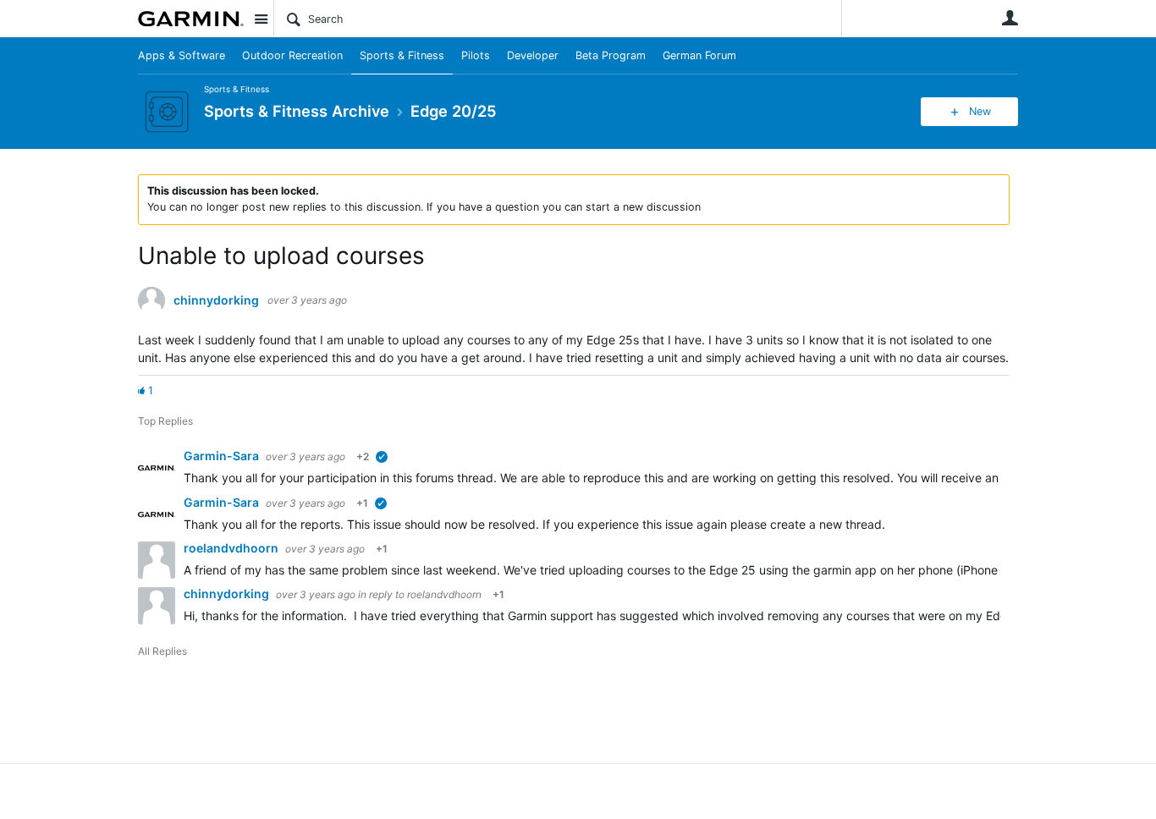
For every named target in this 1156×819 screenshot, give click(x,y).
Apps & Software (181, 55)
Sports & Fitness (402, 55)
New (980, 111)
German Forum (699, 55)
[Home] (191, 18)
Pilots (475, 55)
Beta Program (610, 55)
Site (260, 18)
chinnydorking (216, 300)
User (1009, 17)
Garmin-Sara (222, 455)
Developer (533, 55)
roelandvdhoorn (232, 548)
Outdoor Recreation (292, 55)
